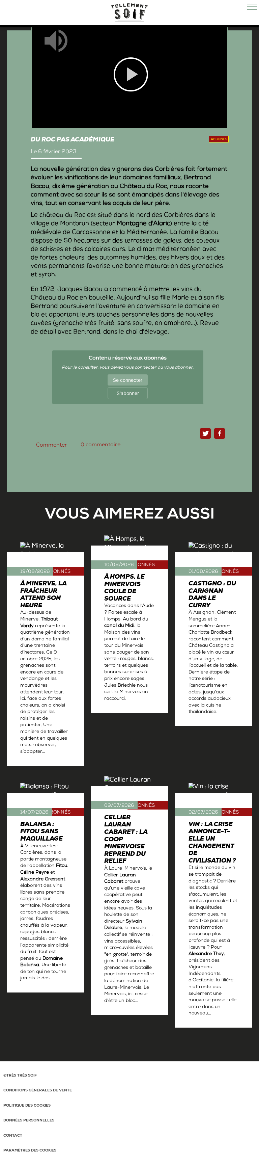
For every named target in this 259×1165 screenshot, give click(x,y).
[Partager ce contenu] (219, 433)
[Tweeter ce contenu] (205, 433)
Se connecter (127, 380)
